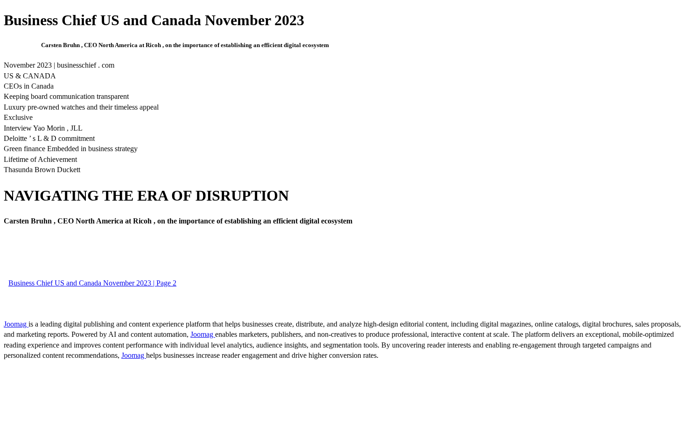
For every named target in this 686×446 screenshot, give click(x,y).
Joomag (16, 324)
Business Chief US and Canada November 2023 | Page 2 (92, 283)
